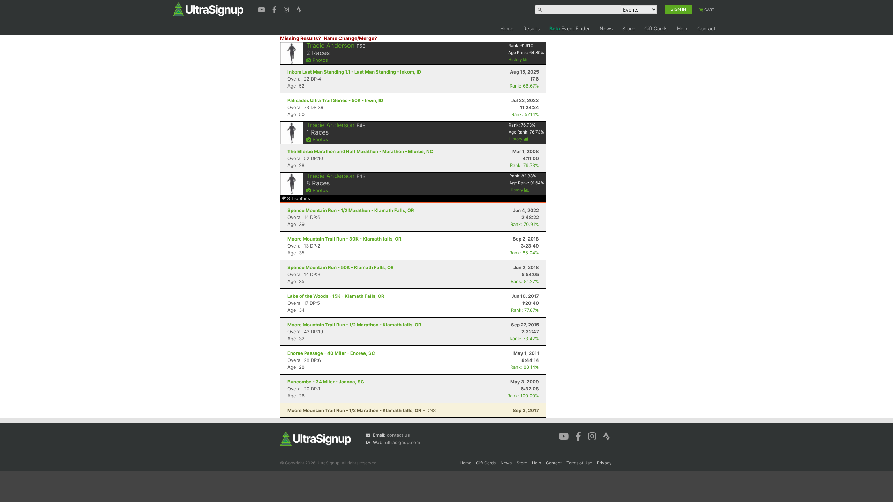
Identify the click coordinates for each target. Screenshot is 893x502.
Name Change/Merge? (350, 38)
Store (628, 28)
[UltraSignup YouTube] (262, 8)
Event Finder (569, 28)
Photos (319, 60)
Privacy (604, 462)
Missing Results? (300, 38)
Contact (706, 28)
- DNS (361, 410)
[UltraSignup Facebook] (275, 8)
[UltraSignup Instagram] (287, 8)
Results (531, 28)
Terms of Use (579, 462)
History (515, 59)
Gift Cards (655, 28)
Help (682, 28)
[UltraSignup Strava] (299, 8)
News (606, 28)
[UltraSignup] (208, 9)
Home (506, 28)
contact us (398, 435)
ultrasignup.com (402, 442)
